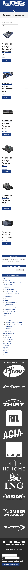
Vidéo (4, 315)
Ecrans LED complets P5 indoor (14, 322)
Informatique (6, 349)
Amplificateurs (8, 284)
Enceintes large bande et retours (13, 282)
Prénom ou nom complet (9, 553)
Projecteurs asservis (9, 309)
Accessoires (7, 313)
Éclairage (5, 300)
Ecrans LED (7, 317)
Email (3, 558)
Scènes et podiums (8, 339)
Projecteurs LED (8, 304)
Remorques (9, 326)
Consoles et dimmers (9, 311)
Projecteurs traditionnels (10, 302)
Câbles (5, 350)
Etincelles (6, 345)
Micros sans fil (8, 296)
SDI (5, 354)
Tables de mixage (9, 289)
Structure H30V (8, 335)
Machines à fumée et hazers (11, 307)
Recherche (20, 270)
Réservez (6, 60)
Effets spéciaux (7, 343)
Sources (6, 287)
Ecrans (6, 330)
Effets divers (7, 306)
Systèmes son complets (10, 286)
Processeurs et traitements (11, 293)
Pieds (5, 298)
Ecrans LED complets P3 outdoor (14, 320)
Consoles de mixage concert (11, 291)
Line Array (7, 280)
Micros (6, 295)
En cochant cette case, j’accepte (12, 560)
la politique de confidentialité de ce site (12, 560)
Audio (4, 278)
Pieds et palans (8, 337)
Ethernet (6, 352)
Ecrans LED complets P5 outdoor (14, 324)
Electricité (5, 347)
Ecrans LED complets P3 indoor (14, 319)
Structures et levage (8, 333)
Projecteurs (7, 328)
